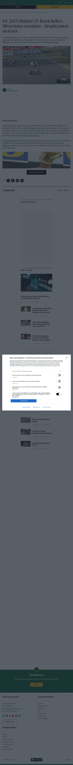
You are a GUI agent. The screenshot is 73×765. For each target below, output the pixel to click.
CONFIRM (23, 400)
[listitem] (36, 371)
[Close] (67, 358)
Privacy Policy (46, 407)
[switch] (58, 375)
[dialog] (36, 383)
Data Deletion (26, 407)
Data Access (36, 407)
